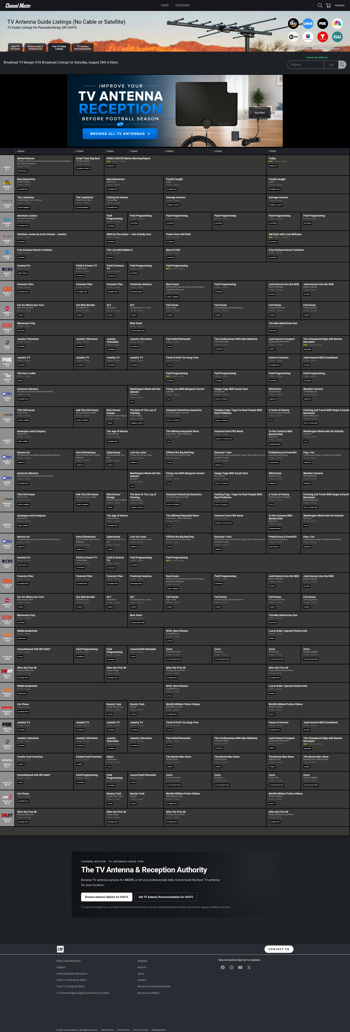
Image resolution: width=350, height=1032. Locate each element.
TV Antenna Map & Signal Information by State (83, 993)
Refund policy (108, 1030)
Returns (141, 967)
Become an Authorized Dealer (154, 986)
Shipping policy (159, 1030)
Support (61, 967)
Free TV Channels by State (71, 980)
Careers (141, 980)
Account (340, 6)
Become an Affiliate (148, 993)
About (140, 973)
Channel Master (71, 1030)
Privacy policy (123, 1030)
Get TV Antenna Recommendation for (166, 897)
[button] (165, 5)
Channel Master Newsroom (72, 973)
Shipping (142, 960)
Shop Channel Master (69, 960)
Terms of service (140, 1030)
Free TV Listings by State (70, 986)
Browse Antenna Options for (106, 897)
